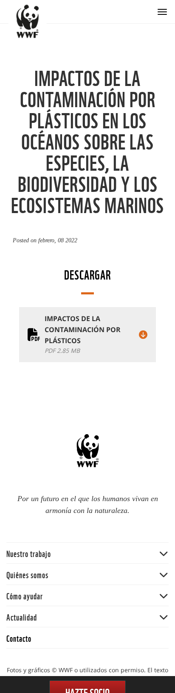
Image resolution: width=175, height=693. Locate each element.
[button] (87, 553)
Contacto (18, 638)
